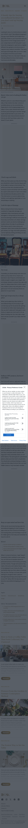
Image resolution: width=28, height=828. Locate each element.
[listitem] (14, 414)
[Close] (24, 387)
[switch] (22, 418)
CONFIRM (8, 434)
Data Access (14, 440)
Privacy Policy (22, 440)
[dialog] (14, 414)
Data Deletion (5, 440)
